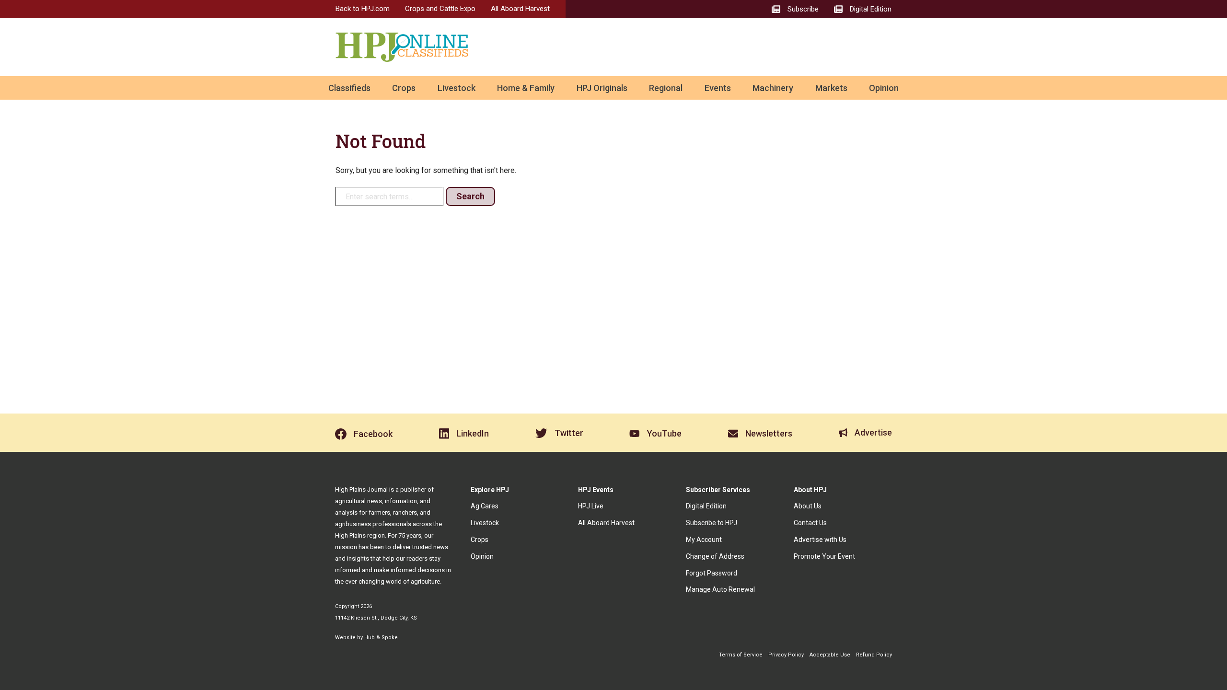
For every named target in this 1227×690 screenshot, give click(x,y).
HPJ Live (590, 506)
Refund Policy (874, 655)
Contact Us (810, 523)
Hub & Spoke (381, 637)
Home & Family (526, 88)
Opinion (884, 88)
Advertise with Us (820, 539)
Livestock (456, 88)
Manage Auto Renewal (720, 589)
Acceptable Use (830, 655)
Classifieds (349, 88)
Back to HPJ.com (363, 8)
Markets (831, 88)
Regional (666, 88)
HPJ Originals (602, 88)
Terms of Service (741, 655)
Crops (404, 88)
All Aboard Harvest (520, 8)
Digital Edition (706, 506)
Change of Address (715, 556)
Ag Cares (484, 506)
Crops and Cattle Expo (440, 8)
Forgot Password (711, 573)
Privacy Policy (786, 655)
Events (718, 88)
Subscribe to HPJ (711, 523)
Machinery (772, 88)
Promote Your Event (824, 556)
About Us (808, 506)
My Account (704, 539)
